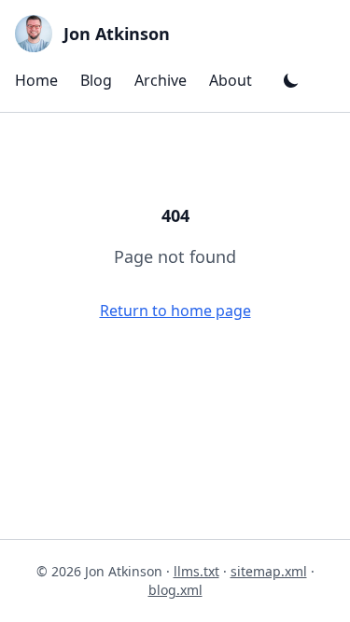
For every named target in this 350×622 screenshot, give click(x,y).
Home (36, 80)
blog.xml (175, 590)
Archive (160, 80)
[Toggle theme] (291, 80)
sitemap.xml (269, 571)
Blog (96, 80)
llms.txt (196, 571)
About (230, 80)
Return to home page (175, 310)
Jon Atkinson (116, 33)
